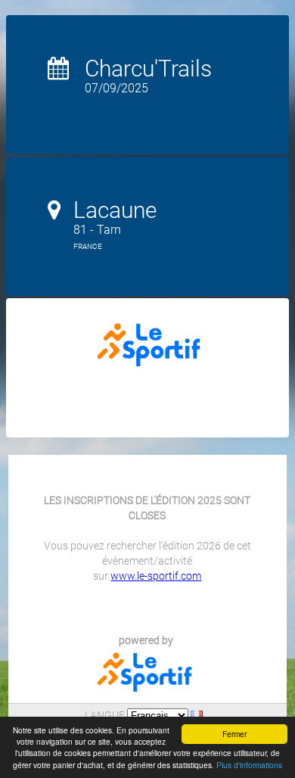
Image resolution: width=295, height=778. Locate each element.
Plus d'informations (249, 764)
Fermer (234, 733)
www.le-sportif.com (155, 576)
